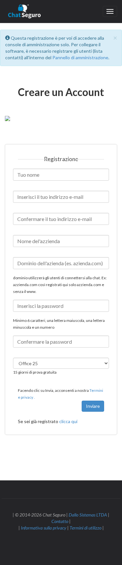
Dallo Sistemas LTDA (88, 514)
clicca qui (68, 421)
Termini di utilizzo (86, 528)
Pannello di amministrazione (80, 57)
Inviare (93, 406)
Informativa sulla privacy (43, 528)
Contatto (59, 521)
